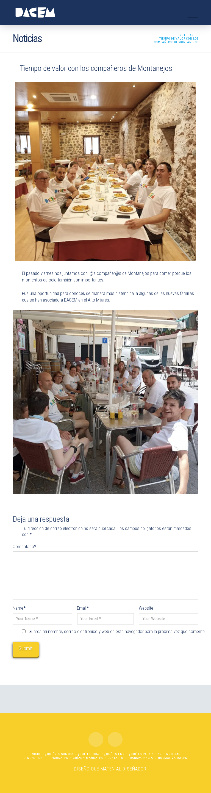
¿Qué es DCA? (88, 754)
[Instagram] (115, 739)
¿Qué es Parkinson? (145, 754)
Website (146, 608)
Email (83, 608)
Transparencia (140, 758)
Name (19, 608)
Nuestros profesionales (47, 758)
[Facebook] (95, 739)
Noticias (173, 754)
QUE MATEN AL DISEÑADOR (118, 769)
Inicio (35, 754)
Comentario (24, 546)
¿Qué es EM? (114, 754)
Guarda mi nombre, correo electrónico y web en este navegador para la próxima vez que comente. (117, 631)
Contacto (115, 758)
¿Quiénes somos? (59, 754)
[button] (192, 12)
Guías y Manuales (88, 758)
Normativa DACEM (173, 758)
